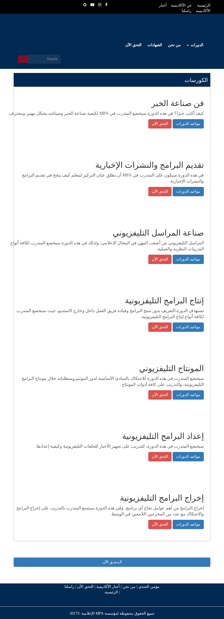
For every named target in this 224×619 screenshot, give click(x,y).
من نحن (174, 45)
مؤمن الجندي (148, 587)
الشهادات (155, 45)
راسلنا (69, 587)
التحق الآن (133, 45)
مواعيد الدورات (188, 124)
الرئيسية (111, 592)
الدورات (196, 45)
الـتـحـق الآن (112, 562)
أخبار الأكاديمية (108, 587)
